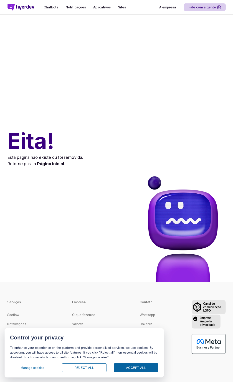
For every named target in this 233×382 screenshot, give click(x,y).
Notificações (76, 7)
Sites (122, 7)
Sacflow (13, 315)
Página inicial (50, 163)
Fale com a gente (202, 7)
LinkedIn (146, 324)
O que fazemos (83, 315)
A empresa (167, 7)
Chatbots (51, 7)
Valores (78, 324)
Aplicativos (102, 7)
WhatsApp (147, 315)
